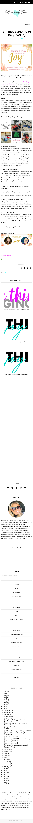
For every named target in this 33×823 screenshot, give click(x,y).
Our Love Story (16, 627)
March (6, 762)
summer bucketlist (16, 669)
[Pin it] (30, 268)
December (7, 710)
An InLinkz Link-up (6, 255)
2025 (16, 588)
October (6, 715)
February (7, 764)
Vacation (16, 653)
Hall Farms (16, 623)
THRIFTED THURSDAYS (16, 634)
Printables (16, 630)
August (6, 751)
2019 (4, 704)
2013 (4, 774)
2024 (4, 694)
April (5, 760)
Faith (16, 611)
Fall (16, 615)
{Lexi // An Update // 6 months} (14, 721)
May (5, 758)
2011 (4, 779)
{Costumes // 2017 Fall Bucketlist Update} (17, 739)
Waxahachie (16, 657)
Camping (16, 600)
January (6, 766)
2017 (4, 708)
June (5, 755)
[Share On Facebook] (24, 268)
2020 (4, 702)
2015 (4, 770)
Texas (16, 638)
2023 (4, 696)
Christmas (16, 607)
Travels (16, 650)
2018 (4, 706)
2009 (4, 783)
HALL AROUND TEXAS (12, 820)
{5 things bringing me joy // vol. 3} (14, 719)
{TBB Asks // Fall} (9, 747)
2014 (4, 772)
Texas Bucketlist (16, 642)
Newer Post (6, 476)
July (5, 753)
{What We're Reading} (11, 743)
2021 (4, 700)
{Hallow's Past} (8, 717)
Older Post (27, 476)
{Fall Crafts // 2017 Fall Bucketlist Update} (17, 741)
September (7, 749)
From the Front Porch (16, 619)
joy (6, 272)
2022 (4, 698)
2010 (4, 781)
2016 (4, 768)
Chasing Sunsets (16, 604)
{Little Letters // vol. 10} (11, 737)
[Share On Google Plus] (27, 268)
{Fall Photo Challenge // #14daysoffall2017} (17, 731)
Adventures (16, 592)
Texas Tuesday (16, 646)
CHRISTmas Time (16, 596)
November (7, 712)
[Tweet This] (21, 268)
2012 (4, 776)
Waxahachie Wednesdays (16, 661)
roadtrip (16, 665)
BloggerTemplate (26, 820)
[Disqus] (16, 404)
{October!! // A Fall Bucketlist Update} (16, 745)
